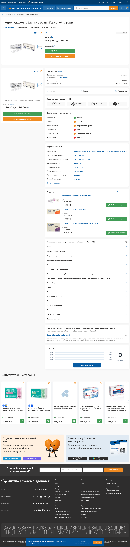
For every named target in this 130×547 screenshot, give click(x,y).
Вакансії (83, 486)
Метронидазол (80, 155)
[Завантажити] (126, 335)
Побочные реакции (55, 296)
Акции (57, 508)
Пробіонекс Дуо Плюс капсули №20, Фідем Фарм (13, 409)
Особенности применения (57, 269)
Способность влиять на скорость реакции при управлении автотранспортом (78, 278)
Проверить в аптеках (61, 56)
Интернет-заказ (60, 494)
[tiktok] (37, 496)
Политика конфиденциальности (82, 542)
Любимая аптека (23, 2)
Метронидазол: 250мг (83, 159)
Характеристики (8, 27)
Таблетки (77, 163)
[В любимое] (41, 33)
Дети (49, 287)
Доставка (58, 500)
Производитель (53, 319)
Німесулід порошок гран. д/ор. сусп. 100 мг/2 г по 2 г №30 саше (90, 408)
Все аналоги (121, 192)
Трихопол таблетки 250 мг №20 (74, 209)
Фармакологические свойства (59, 260)
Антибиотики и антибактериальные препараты (108, 151)
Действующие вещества (63, 517)
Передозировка (53, 292)
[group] (23, 48)
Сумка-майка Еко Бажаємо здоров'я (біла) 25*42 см (65, 407)
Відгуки (53, 27)
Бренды (57, 486)
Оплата (57, 497)
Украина (77, 175)
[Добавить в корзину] (22, 421)
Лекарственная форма (56, 251)
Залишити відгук (87, 365)
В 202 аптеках (67, 215)
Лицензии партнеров (62, 514)
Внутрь (77, 179)
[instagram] (41, 496)
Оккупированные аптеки (63, 511)
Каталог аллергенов (61, 520)
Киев (102, 2)
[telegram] (45, 496)
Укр (120, 2)
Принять (97, 542)
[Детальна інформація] (47, 91)
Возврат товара (60, 503)
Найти (113, 8)
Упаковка (51, 310)
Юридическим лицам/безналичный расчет (113, 489)
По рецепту (78, 167)
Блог (56, 483)
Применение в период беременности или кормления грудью (71, 274)
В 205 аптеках (8, 417)
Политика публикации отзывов (91, 508)
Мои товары (12, 2)
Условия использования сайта (90, 494)
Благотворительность (88, 489)
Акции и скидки (65, 8)
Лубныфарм (48, 33)
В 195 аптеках (67, 201)
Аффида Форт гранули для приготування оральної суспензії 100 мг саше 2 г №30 (116, 408)
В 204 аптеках (85, 417)
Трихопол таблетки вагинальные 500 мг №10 (80, 223)
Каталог (50, 8)
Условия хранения (54, 305)
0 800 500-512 (110, 2)
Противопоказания (55, 265)
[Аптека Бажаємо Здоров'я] (2, 14)
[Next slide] (128, 400)
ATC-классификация (87, 503)
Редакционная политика (89, 511)
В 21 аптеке (66, 229)
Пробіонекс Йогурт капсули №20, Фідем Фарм (39, 409)
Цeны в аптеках (22, 27)
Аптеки (3, 2)
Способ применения (55, 283)
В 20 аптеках (59, 417)
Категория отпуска (55, 314)
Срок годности (53, 301)
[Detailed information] (71, 40)
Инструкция (35, 27)
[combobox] (63, 470)
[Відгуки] (126, 348)
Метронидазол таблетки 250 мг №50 (76, 196)
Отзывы (83, 514)
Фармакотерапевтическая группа (61, 256)
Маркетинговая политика (89, 506)
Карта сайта (85, 500)
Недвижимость (111, 483)
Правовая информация (88, 497)
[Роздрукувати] (126, 242)
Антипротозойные (81, 151)
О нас (82, 483)
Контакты (84, 517)
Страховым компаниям (113, 493)
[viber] (48, 496)
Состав (50, 247)
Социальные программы (63, 491)
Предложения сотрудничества (116, 486)
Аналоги (45, 27)
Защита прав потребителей (90, 491)
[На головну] (25, 481)
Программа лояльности (62, 489)
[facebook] (33, 496)
